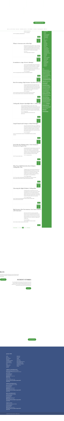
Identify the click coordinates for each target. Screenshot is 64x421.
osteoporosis (22, 93)
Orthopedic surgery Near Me (47, 94)
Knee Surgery (45, 43)
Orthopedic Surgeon (26, 111)
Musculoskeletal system (27, 177)
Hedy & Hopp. (29, 420)
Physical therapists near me (45, 96)
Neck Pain (45, 46)
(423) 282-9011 (10, 373)
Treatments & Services (9, 360)
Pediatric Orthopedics (29, 176)
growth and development (22, 177)
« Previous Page (15, 227)
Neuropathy (28, 72)
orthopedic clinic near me (48, 75)
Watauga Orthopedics (31, 93)
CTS (24, 133)
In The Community (8, 361)
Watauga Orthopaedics (30, 178)
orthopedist (19, 93)
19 (21, 227)
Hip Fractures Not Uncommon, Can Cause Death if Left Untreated (27, 210)
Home (7, 356)
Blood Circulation (28, 52)
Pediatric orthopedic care (20, 178)
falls (22, 92)
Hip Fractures (28, 91)
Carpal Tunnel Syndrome (18, 72)
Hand (25, 133)
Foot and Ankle (46, 31)
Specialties (7, 359)
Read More (39, 36)
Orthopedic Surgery (46, 51)
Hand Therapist (28, 132)
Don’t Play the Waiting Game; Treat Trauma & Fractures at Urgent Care (25, 145)
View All (28, 288)
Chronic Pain (20, 92)
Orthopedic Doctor (46, 48)
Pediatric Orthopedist (25, 178)
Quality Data (19, 360)
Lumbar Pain (45, 44)
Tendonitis (45, 63)
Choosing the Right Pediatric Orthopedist (24, 188)
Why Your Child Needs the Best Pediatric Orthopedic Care (24, 166)
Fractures (24, 92)
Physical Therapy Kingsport (45, 102)
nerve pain (25, 72)
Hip (25, 92)
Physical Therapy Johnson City (46, 100)
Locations (18, 357)
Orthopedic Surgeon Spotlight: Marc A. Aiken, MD (27, 103)
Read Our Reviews (32, 339)
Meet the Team (8, 358)
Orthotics (45, 56)
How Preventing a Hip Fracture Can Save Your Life (27, 82)
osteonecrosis (33, 52)
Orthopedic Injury (46, 49)
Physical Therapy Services (45, 106)
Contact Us (18, 359)
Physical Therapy (46, 58)
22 (26, 227)
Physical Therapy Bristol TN (46, 99)
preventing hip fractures (26, 93)
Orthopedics (16, 93)
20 (23, 227)
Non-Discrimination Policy (21, 361)
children (18, 177)
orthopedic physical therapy (45, 82)
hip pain (30, 92)
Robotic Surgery (46, 59)
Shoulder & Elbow (46, 61)
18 (20, 227)
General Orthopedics (46, 34)
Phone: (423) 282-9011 (39, 22)
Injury (31, 92)
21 (24, 227)
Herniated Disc (17, 33)
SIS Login (7, 367)
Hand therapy (31, 133)
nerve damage (22, 72)
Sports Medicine (46, 62)
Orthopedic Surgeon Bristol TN (45, 86)
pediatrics (17, 199)
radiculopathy (31, 72)
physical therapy (45, 97)
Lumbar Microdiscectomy (22, 33)
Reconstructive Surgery (30, 112)
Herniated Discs (28, 32)
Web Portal (18, 356)
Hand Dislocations (46, 35)
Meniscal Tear (46, 45)
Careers (18, 358)
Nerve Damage (28, 71)
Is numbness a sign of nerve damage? (23, 62)
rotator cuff (45, 60)
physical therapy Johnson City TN (46, 101)
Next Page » (28, 227)
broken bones (17, 92)
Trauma (24, 113)
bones (16, 177)
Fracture (45, 32)
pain (33, 133)
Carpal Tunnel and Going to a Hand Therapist (25, 123)
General (45, 33)
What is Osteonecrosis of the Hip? (22, 43)
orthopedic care (31, 177)
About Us (7, 357)
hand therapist (28, 133)
